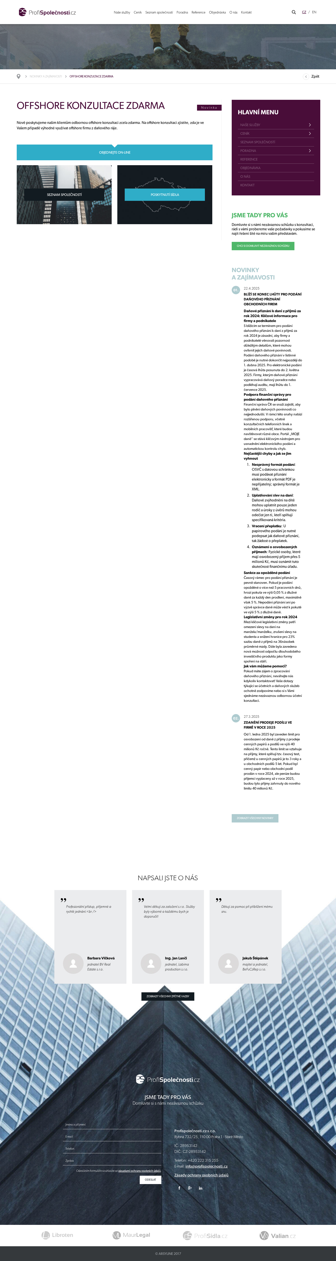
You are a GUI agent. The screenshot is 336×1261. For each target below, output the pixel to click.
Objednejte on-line (114, 152)
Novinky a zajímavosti (46, 76)
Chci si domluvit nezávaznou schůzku (263, 246)
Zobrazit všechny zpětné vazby (168, 996)
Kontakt (246, 12)
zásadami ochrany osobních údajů (139, 1171)
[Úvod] (21, 76)
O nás (233, 12)
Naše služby (122, 12)
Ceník (138, 12)
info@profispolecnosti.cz (206, 1166)
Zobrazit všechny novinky (255, 818)
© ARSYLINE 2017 (168, 1254)
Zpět (315, 76)
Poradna (182, 12)
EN (314, 12)
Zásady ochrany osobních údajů (201, 1175)
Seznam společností (159, 12)
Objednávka (217, 12)
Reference (198, 12)
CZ (304, 12)
